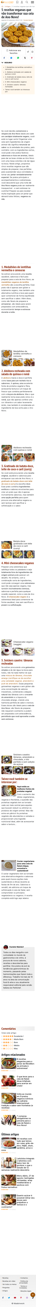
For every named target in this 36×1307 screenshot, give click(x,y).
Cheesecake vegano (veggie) (23, 643)
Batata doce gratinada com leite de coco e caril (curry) (22, 545)
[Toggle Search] (26, 2)
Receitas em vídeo (8, 1281)
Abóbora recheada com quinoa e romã (22, 448)
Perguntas (6, 1287)
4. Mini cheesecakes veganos (16, 82)
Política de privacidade (23, 1282)
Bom (15, 1042)
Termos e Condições (23, 1287)
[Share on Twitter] (25, 58)
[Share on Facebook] (4, 58)
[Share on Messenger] (11, 58)
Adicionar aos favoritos (14, 51)
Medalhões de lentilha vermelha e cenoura (22, 353)
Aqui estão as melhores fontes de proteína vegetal (25, 788)
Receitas (5, 1278)
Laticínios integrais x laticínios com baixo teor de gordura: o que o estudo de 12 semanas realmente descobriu (17, 1164)
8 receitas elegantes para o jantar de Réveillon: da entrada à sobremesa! (26, 1063)
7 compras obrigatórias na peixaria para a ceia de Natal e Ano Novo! (24, 1120)
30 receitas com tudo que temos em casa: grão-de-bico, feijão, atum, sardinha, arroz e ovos (17, 1144)
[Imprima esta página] (32, 51)
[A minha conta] (22, 2)
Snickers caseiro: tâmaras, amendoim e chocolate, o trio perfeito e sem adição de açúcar (24, 759)
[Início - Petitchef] (2, 6)
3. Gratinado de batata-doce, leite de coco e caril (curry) (18, 78)
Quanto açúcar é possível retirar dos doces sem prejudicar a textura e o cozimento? (18, 1201)
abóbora (7, 378)
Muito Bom (18, 1039)
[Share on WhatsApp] (18, 58)
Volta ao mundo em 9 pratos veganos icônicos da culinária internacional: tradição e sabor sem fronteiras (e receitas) (17, 1101)
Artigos (5, 1291)
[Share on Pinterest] (32, 58)
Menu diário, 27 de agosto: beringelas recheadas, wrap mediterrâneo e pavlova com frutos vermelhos (17, 1181)
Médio (16, 1045)
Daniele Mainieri (28, 20)
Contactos (24, 1278)
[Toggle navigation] (32, 2)
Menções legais (25, 1291)
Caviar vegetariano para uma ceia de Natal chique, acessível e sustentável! (25, 866)
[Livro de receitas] (17, 2)
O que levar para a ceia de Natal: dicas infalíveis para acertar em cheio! (25, 1081)
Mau (15, 1048)
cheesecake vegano (17, 597)
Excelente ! (18, 1036)
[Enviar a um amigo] (28, 51)
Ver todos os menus (9, 1284)
